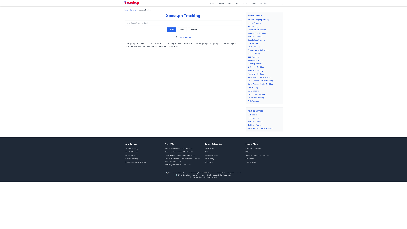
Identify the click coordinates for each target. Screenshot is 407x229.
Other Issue (209, 148)
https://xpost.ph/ (184, 37)
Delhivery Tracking (255, 125)
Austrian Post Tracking (257, 33)
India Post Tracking (255, 60)
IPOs (229, 3)
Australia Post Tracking (257, 30)
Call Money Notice (211, 155)
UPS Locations (250, 159)
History (253, 3)
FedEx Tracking (254, 53)
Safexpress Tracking (256, 74)
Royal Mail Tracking (255, 70)
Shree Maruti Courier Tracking (260, 77)
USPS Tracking (253, 91)
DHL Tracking (253, 43)
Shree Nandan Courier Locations (257, 155)
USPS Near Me (250, 162)
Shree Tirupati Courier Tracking (260, 84)
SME (206, 152)
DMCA (245, 3)
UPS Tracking (253, 87)
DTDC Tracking (254, 47)
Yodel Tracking (253, 101)
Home (212, 3)
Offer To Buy (209, 159)
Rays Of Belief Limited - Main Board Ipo (179, 148)
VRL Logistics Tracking (256, 94)
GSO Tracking (253, 57)
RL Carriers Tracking (256, 67)
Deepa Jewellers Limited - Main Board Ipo (179, 152)
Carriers (221, 3)
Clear (182, 29)
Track (171, 29)
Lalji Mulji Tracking (255, 64)
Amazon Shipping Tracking (258, 19)
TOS (236, 3)
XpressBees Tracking (256, 97)
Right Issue (209, 162)
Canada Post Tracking (256, 40)
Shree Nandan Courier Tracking (260, 81)
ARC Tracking (253, 26)
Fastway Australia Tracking (258, 50)
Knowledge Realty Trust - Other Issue (178, 165)
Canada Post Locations (253, 148)
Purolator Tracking (131, 159)
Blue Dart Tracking (255, 36)
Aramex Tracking (254, 23)
